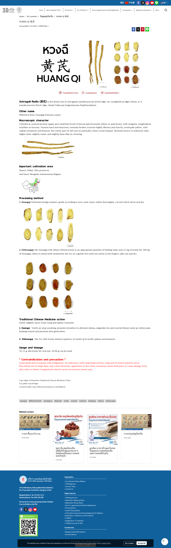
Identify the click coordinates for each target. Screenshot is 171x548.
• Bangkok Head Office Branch (75, 532)
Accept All (141, 543)
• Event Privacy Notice (72, 510)
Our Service (68, 10)
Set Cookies (129, 543)
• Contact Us (69, 489)
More (157, 10)
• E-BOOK (68, 518)
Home (41, 10)
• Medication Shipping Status (75, 500)
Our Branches (127, 10)
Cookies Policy (106, 543)
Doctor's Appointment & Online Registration (105, 10)
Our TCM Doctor (82, 10)
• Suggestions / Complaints (74, 521)
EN (164, 3)
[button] (165, 10)
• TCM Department (71, 498)
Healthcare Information (143, 10)
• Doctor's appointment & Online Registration (80, 505)
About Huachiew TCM (53, 10)
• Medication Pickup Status (74, 503)
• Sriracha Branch (71, 534)
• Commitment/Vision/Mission (75, 481)
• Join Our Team (70, 486)
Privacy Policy (92, 543)
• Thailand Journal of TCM (74, 523)
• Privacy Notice (70, 508)
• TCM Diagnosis (70, 484)
